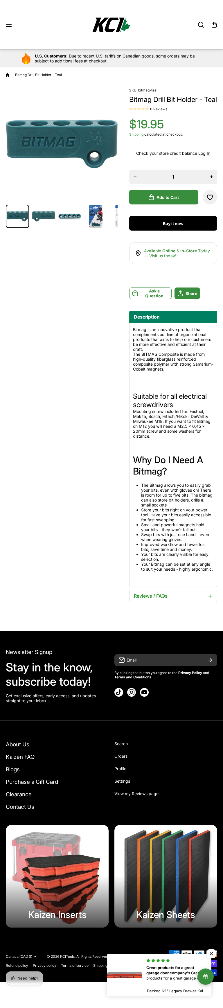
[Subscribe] (210, 660)
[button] (214, 25)
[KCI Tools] (111, 24)
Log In (204, 153)
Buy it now (173, 223)
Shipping (136, 134)
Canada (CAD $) (19, 957)
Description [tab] (147, 317)
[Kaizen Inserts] (57, 876)
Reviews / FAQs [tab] (151, 596)
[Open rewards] (205, 977)
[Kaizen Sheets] (165, 876)
